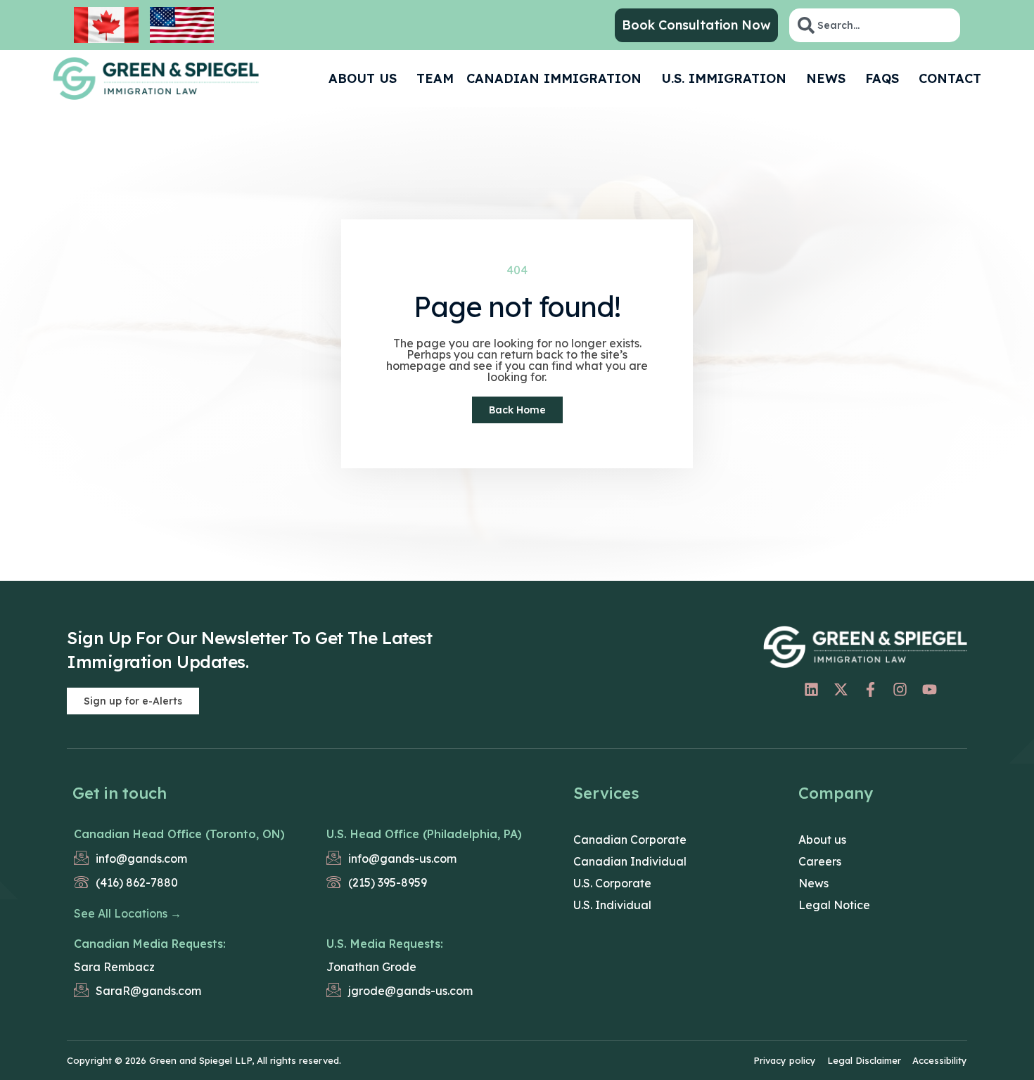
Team (435, 78)
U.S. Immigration (723, 78)
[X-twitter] (840, 690)
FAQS (882, 78)
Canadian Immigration (554, 78)
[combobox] (874, 25)
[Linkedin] (811, 690)
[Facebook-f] (870, 690)
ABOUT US (362, 78)
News (825, 78)
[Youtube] (929, 690)
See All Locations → (127, 913)
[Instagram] (899, 690)
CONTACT (950, 78)
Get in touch (119, 793)
